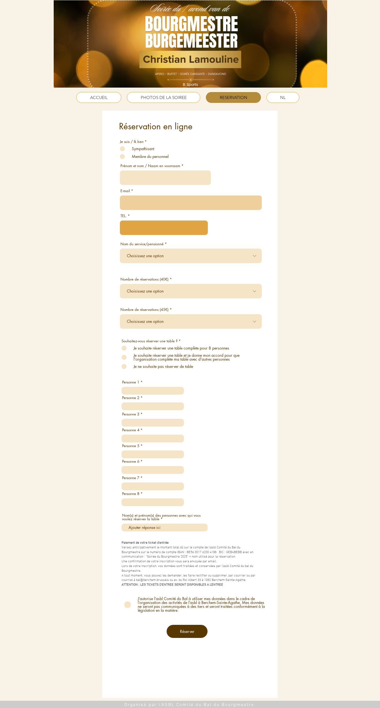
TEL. (123, 216)
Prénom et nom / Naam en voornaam (150, 166)
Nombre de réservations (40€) (144, 279)
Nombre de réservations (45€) (144, 309)
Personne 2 (130, 398)
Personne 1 (130, 382)
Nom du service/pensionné (142, 244)
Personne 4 (130, 430)
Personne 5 (130, 446)
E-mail (125, 191)
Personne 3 (130, 414)
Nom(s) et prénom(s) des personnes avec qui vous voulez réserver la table (161, 517)
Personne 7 (130, 478)
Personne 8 (130, 494)
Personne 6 (130, 461)
